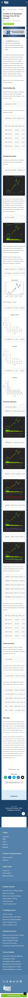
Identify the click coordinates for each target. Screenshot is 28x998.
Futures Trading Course (10, 922)
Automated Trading (8, 23)
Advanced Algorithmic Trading (12, 966)
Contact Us (6, 870)
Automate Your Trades (14, 995)
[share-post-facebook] (9, 777)
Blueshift (5, 847)
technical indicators (15, 566)
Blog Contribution (8, 876)
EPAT (4, 839)
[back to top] (25, 993)
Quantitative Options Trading (11, 961)
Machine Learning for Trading (11, 896)
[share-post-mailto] (22, 777)
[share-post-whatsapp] (5, 777)
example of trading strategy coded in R (15, 732)
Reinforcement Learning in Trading (13, 935)
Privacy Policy (7, 873)
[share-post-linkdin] (18, 777)
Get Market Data (8, 901)
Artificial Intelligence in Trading (12, 969)
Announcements (8, 857)
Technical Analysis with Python (12, 917)
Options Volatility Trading (10, 940)
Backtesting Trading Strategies (12, 919)
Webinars (5, 860)
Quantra (5, 844)
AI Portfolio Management (10, 938)
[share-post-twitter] (14, 777)
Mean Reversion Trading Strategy (13, 890)
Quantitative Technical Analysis (12, 964)
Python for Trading (8, 893)
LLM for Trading (7, 914)
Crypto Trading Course (9, 904)
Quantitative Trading (9, 959)
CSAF (4, 842)
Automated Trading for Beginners (13, 956)
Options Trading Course (10, 925)
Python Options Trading (10, 898)
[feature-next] (14, 808)
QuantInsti (14, 796)
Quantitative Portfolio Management (13, 946)
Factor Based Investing (10, 943)
